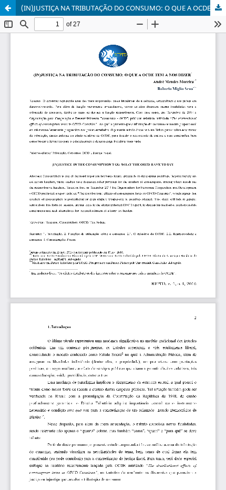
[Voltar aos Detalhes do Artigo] (8, 8)
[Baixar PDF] (218, 8)
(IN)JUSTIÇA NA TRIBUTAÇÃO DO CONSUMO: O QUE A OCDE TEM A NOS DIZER (123, 8)
